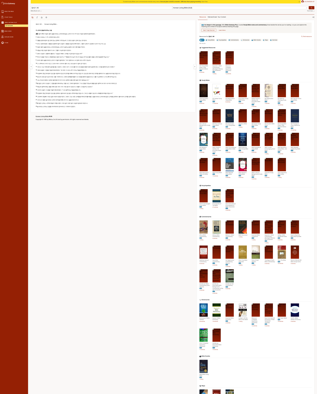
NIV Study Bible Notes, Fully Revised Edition (203, 67)
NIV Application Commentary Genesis (230, 261)
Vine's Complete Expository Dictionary (203, 344)
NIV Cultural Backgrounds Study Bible (204, 125)
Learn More (222, 30)
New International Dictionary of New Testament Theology (270, 320)
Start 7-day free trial (208, 30)
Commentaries (206, 217)
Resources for (206, 36)
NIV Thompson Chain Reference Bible (295, 125)
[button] (307, 1)
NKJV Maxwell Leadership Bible (295, 148)
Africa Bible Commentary (203, 235)
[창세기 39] (31, 66)
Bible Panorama (243, 235)
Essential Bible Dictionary (230, 318)
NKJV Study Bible (217, 172)
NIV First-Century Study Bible (217, 124)
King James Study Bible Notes (243, 99)
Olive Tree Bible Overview (243, 260)
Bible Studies (206, 356)
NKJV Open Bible (282, 318)
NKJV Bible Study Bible (204, 375)
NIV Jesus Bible (243, 124)
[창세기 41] (195, 66)
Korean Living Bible (42, 116)
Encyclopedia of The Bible (216, 204)
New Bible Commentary (216, 260)
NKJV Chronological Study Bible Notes (231, 148)
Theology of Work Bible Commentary (270, 260)
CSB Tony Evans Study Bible (203, 99)
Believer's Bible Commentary (230, 235)
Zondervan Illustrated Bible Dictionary (216, 344)
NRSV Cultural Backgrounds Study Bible (257, 174)
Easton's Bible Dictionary (216, 318)
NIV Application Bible (269, 99)
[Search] (311, 7)
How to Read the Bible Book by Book (296, 235)
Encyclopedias (206, 185)
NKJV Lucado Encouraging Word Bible (270, 149)
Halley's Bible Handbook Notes (282, 235)
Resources (203, 17)
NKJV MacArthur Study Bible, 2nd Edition (282, 149)
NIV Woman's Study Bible (203, 148)
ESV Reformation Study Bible (230, 99)
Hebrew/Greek (212, 17)
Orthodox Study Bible (269, 173)
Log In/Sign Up (309, 1)
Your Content (222, 17)
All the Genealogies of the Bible (204, 204)
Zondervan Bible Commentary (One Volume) (204, 285)
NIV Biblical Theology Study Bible (282, 100)
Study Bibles (206, 80)
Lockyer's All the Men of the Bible (243, 318)
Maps (203, 386)
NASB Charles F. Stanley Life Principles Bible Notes (256, 101)
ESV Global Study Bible (217, 99)
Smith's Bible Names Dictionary (296, 318)
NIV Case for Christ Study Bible (296, 99)
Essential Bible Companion (256, 235)
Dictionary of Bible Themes (204, 318)
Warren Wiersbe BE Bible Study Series (296, 260)
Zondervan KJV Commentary (230, 284)
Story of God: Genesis (255, 260)
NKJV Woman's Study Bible (243, 173)
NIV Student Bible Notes (269, 124)
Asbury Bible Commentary (216, 235)
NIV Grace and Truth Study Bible (230, 124)
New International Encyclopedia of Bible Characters (231, 205)
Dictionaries (206, 300)
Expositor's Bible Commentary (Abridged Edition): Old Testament (217, 68)
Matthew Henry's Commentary (204, 260)
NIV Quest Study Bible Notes (256, 124)
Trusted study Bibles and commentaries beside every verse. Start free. (165, 1)
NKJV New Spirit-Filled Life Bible (204, 173)
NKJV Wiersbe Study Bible (229, 173)
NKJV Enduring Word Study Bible (243, 148)
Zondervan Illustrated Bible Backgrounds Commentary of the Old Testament (217, 287)
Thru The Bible (282, 260)
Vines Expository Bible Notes (282, 173)
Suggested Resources (208, 48)
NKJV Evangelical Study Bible (256, 148)
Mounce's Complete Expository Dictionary (228, 68)
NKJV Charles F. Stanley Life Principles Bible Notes (216, 150)
